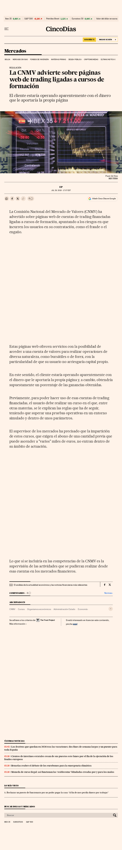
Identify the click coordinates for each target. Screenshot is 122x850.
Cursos (21, 609)
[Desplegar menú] (6, 29)
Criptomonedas (91, 59)
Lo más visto (11, 785)
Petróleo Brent (52, 19)
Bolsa (7, 59)
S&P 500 (28, 19)
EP (61, 187)
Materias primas (58, 59)
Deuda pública (74, 59)
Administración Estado (64, 609)
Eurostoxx (18, 822)
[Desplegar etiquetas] (110, 609)
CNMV (12, 609)
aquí (75, 624)
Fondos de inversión (39, 59)
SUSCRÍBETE (89, 39)
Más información (17, 624)
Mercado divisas (20, 59)
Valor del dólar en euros (106, 19)
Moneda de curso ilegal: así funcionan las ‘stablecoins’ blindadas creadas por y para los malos (62, 772)
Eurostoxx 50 (77, 19)
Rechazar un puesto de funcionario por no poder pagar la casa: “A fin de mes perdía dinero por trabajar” (58, 792)
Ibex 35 (8, 19)
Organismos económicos (39, 609)
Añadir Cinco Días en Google (104, 198)
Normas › (108, 593)
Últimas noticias (108, 59)
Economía (83, 609)
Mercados (15, 51)
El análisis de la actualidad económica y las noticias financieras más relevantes (50, 585)
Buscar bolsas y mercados (19, 806)
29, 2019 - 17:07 (61, 190)
